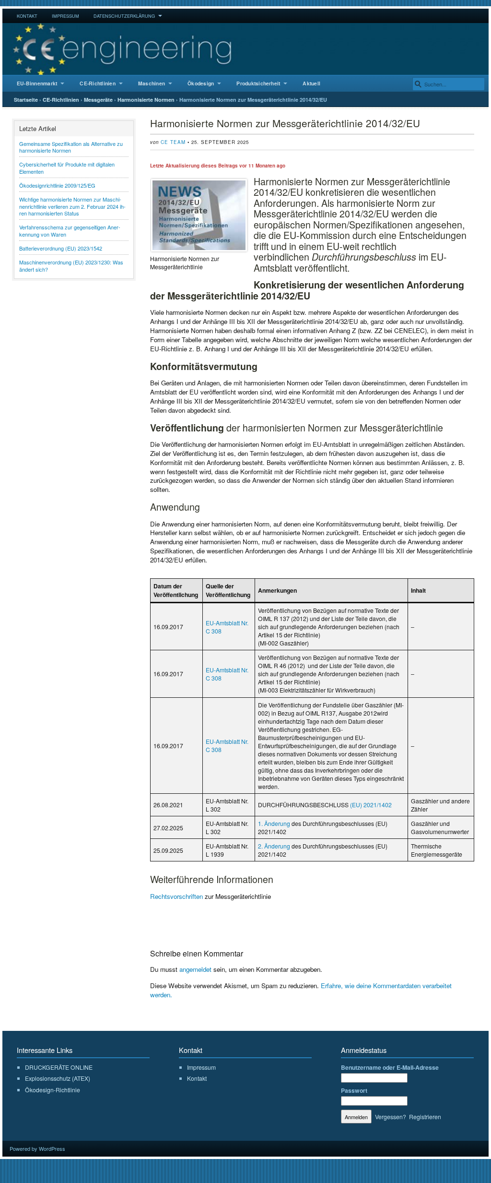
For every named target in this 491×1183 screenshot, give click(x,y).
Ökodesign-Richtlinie (52, 1090)
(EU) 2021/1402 (371, 805)
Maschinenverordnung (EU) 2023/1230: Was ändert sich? (71, 265)
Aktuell (311, 83)
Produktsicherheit (258, 83)
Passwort (354, 1090)
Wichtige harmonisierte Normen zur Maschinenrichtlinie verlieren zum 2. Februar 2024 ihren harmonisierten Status (72, 206)
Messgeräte (98, 99)
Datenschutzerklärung (124, 15)
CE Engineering (245, 49)
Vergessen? (390, 1116)
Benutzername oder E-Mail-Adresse (390, 1067)
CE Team (173, 142)
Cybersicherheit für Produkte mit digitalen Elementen (67, 167)
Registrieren (425, 1116)
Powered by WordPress (37, 1148)
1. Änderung (274, 823)
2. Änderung (274, 846)
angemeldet (195, 969)
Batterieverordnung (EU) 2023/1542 (60, 248)
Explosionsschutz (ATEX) (57, 1078)
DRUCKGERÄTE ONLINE (59, 1067)
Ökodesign (200, 83)
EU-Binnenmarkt (37, 83)
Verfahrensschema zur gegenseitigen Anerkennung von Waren (69, 230)
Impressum (65, 15)
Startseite (26, 99)
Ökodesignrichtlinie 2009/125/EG (57, 185)
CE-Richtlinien (97, 83)
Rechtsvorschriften (176, 896)
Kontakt (27, 15)
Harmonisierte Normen (146, 99)
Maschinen (151, 83)
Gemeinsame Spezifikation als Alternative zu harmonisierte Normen (71, 147)
